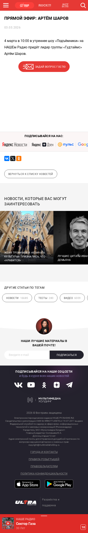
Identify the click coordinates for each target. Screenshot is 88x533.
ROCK (44, 5)
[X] (12, 158)
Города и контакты (44, 452)
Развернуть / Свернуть (44, 515)
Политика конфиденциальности (44, 473)
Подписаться (67, 355)
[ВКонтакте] (6, 158)
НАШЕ (24, 5)
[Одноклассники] (18, 158)
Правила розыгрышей (44, 459)
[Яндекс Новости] (14, 144)
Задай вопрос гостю (50, 66)
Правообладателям (44, 466)
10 (83, 527)
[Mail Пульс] (66, 144)
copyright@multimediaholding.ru (44, 445)
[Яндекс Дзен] (42, 144)
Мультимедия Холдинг (44, 400)
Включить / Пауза (8, 523)
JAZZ (65, 5)
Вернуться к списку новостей (30, 174)
